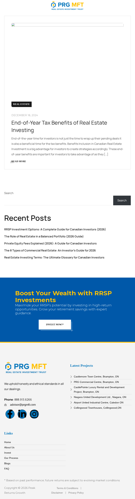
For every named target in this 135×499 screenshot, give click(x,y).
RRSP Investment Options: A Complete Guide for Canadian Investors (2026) (55, 229)
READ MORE (18, 161)
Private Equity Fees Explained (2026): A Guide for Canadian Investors (50, 243)
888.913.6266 (23, 399)
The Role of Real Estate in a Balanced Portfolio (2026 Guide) (44, 236)
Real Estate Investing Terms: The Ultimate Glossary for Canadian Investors (54, 257)
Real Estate (21, 104)
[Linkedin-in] (22, 414)
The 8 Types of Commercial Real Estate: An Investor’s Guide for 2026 (50, 250)
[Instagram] (34, 414)
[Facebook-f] (10, 414)
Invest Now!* (55, 324)
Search (9, 193)
